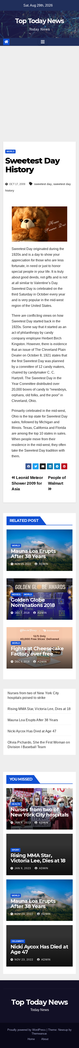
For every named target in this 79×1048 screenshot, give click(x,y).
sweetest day (43, 184)
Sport (15, 850)
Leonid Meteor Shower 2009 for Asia (27, 483)
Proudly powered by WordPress (27, 1029)
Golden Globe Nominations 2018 (33, 602)
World (10, 151)
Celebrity (18, 941)
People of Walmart (57, 480)
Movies (16, 594)
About (44, 1039)
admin (43, 564)
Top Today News (39, 21)
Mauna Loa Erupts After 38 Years (33, 553)
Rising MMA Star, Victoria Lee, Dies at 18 (39, 709)
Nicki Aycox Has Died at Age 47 (32, 731)
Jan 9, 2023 (23, 822)
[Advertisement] (39, 87)
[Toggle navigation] (42, 42)
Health (16, 804)
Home (31, 1039)
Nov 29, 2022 (24, 913)
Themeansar (39, 1033)
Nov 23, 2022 (24, 959)
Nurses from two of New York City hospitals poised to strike (39, 814)
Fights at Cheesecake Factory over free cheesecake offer (37, 653)
